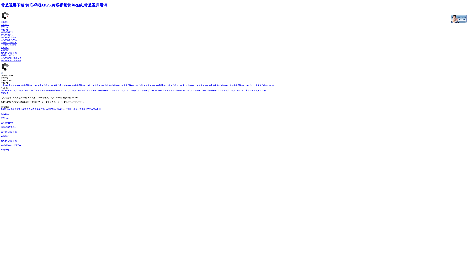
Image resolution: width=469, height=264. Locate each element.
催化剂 (14, 109)
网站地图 (5, 150)
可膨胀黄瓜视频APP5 (147, 85)
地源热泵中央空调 (62, 109)
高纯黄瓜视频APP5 (80, 85)
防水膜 (92, 109)
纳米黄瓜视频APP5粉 (47, 85)
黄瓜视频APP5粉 (16, 85)
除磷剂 (4, 109)
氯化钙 (86, 109)
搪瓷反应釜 (27, 109)
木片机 (72, 109)
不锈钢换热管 (38, 109)
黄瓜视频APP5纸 (30, 85)
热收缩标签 (49, 109)
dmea (9, 109)
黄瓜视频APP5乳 (163, 85)
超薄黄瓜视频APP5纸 (240, 85)
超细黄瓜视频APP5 (113, 85)
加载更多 (5, 93)
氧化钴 (20, 109)
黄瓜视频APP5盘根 (205, 85)
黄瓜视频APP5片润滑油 (181, 85)
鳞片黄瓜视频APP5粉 (222, 85)
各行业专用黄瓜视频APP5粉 (262, 85)
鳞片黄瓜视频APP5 (129, 85)
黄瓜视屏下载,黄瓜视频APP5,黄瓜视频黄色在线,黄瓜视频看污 (54, 5)
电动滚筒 (79, 109)
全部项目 (5, 85)
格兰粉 (194, 85)
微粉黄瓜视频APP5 (97, 85)
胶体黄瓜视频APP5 (64, 85)
